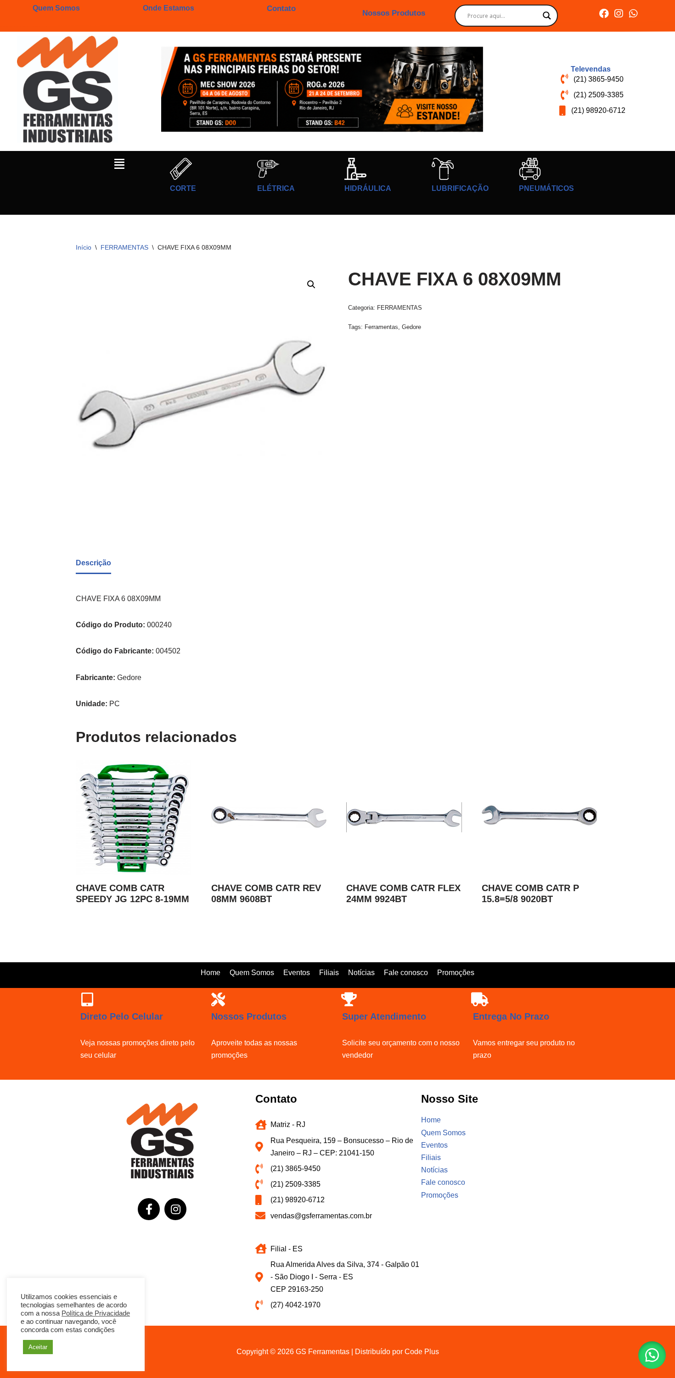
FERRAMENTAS (124, 247)
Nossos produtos (249, 1016)
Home (210, 972)
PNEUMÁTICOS (546, 188)
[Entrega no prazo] (480, 999)
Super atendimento (384, 1016)
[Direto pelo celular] (87, 999)
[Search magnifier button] (546, 15)
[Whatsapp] (633, 13)
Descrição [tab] (93, 563)
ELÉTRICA (276, 188)
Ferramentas (381, 327)
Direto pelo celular (121, 1016)
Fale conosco (406, 972)
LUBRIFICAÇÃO (460, 188)
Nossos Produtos (393, 13)
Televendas (591, 69)
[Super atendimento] (349, 999)
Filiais (329, 972)
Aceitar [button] (37, 1347)
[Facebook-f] (149, 1209)
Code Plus (422, 1352)
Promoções (455, 972)
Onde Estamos (168, 8)
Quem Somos (56, 8)
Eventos (296, 972)
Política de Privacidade (96, 1313)
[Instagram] (619, 13)
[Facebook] (604, 13)
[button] (119, 164)
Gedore (411, 327)
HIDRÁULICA (367, 188)
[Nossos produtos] (218, 999)
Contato (281, 8)
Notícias (361, 972)
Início (83, 247)
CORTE (183, 188)
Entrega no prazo (511, 1016)
